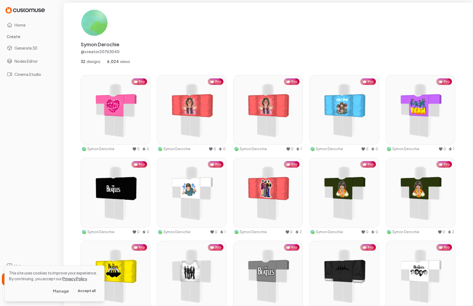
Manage (61, 290)
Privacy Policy (74, 278)
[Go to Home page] (25, 10)
